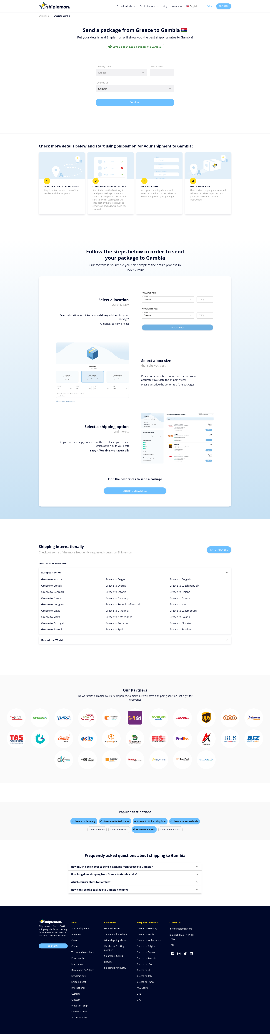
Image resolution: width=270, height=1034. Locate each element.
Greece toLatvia (50, 610)
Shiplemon (44, 15)
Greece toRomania (116, 623)
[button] (135, 573)
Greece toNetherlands (118, 617)
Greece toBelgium (116, 579)
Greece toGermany (117, 598)
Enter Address (219, 549)
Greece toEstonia (115, 592)
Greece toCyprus (115, 585)
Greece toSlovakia (180, 623)
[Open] (170, 89)
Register (224, 6)
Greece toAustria (51, 579)
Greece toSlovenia (52, 629)
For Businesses (147, 6)
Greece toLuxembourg (183, 610)
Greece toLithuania (117, 610)
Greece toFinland (180, 592)
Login (208, 6)
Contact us (176, 6)
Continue (135, 102)
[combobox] (121, 73)
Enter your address (135, 490)
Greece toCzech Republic (185, 585)
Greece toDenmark (52, 592)
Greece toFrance (51, 598)
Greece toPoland (180, 617)
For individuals (124, 6)
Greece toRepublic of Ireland (122, 604)
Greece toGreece (180, 598)
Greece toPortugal (52, 623)
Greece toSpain (114, 629)
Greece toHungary (52, 604)
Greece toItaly (178, 604)
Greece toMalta (50, 617)
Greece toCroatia (51, 585)
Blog (165, 6)
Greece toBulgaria (180, 579)
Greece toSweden (180, 629)
